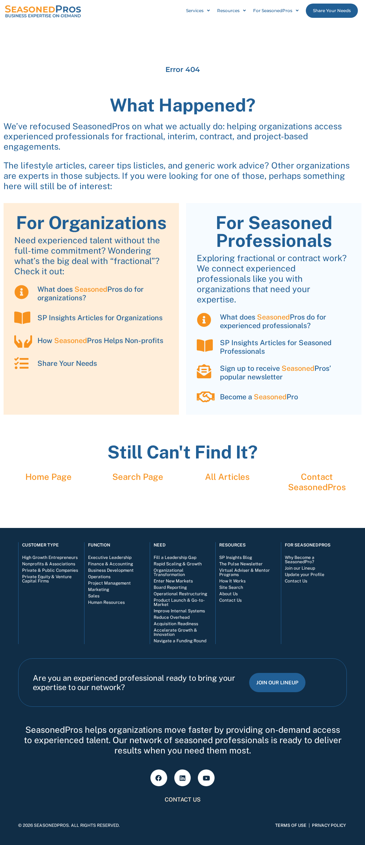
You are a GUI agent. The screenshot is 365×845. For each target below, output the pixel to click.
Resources (228, 10)
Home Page (48, 477)
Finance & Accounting (110, 563)
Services (195, 10)
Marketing (98, 589)
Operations (99, 576)
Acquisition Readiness (176, 623)
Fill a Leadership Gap (175, 557)
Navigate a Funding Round (180, 640)
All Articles (227, 477)
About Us (228, 593)
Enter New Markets (173, 581)
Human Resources (106, 602)
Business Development (111, 570)
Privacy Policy (329, 825)
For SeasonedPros (272, 10)
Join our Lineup (300, 568)
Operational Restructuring (180, 593)
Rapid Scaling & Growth (178, 563)
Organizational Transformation (169, 572)
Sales (93, 595)
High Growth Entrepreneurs (50, 557)
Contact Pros (317, 482)
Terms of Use (291, 825)
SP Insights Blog (235, 557)
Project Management (109, 583)
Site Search (231, 587)
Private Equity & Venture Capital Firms (47, 579)
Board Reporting (170, 587)
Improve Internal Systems (179, 610)
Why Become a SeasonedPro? (299, 559)
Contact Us (230, 600)
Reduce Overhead (172, 617)
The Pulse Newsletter (241, 563)
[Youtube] (206, 777)
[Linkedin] (182, 777)
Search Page (137, 477)
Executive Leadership (110, 557)
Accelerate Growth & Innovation (175, 632)
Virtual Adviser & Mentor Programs (244, 572)
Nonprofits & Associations (48, 563)
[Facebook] (158, 777)
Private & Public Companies (50, 570)
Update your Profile (304, 574)
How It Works (232, 581)
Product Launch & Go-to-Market (179, 602)
